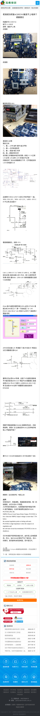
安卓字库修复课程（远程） (13, 638)
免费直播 (34, 667)
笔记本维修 (34, 8)
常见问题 (28, 569)
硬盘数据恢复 (9, 635)
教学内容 (11, 569)
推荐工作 (25, 682)
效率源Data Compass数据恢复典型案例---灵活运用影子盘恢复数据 (20, 550)
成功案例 (34, 690)
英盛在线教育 (20, 707)
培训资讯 (20, 692)
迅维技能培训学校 (17, 8)
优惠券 (15, 682)
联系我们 (28, 573)
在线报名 (13, 692)
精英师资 (27, 690)
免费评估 (20, 600)
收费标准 (28, 565)
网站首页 (6, 690)
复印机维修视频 (30, 704)
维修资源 (27, 692)
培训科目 (11, 565)
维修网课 (6, 667)
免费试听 (25, 667)
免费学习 (15, 667)
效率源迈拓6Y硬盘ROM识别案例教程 (20, 554)
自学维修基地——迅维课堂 (13, 645)
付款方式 (11, 573)
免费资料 (6, 682)
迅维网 (13, 704)
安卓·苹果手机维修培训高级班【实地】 (15, 648)
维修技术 (27, 8)
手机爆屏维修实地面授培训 (13, 642)
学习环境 (13, 690)
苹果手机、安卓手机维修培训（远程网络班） (15, 651)
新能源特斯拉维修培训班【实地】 (15, 629)
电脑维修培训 (20, 704)
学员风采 (20, 694)
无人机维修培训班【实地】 (13, 632)
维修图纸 (34, 682)
